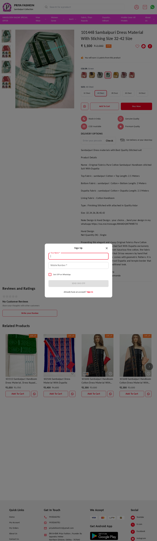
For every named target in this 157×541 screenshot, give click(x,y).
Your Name (55, 253)
